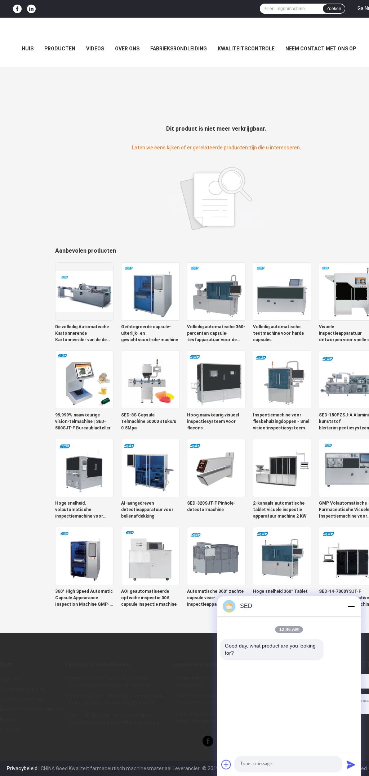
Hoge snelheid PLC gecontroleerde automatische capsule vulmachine (109, 681)
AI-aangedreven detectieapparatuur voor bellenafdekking (147, 510)
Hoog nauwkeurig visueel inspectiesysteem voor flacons (213, 421)
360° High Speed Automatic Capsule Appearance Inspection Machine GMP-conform (84, 598)
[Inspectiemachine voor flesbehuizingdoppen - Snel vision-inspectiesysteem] (282, 379)
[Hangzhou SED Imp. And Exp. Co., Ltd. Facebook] (17, 8)
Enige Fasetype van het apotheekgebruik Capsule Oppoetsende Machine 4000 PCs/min (116, 700)
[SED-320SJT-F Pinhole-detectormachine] (216, 467)
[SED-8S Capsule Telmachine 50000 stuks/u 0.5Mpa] (150, 379)
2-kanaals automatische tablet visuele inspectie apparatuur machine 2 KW (280, 510)
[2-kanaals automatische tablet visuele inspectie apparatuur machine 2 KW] (282, 467)
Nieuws (8, 719)
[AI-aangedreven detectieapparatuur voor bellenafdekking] (150, 467)
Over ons (127, 48)
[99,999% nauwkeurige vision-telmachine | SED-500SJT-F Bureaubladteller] (84, 379)
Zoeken (333, 8)
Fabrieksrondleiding (178, 48)
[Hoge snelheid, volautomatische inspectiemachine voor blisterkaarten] (84, 467)
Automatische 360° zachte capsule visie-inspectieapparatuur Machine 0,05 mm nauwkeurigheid (215, 598)
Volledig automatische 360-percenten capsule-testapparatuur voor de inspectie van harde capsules (216, 333)
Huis (28, 48)
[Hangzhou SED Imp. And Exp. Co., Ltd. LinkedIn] (31, 8)
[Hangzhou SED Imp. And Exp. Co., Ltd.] (184, 32)
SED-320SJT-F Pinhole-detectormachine (211, 506)
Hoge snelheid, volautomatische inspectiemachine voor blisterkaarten (79, 510)
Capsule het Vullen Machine (98, 664)
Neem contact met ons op (320, 48)
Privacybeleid (22, 768)
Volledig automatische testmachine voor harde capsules (278, 333)
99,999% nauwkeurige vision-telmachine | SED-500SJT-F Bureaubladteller (83, 421)
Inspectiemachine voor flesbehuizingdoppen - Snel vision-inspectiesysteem (281, 421)
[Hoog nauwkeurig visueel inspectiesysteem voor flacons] (216, 379)
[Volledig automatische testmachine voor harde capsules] (282, 291)
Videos (95, 48)
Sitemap (10, 729)
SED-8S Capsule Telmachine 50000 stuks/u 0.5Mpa (148, 421)
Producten (59, 48)
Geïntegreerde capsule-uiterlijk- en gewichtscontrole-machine (149, 333)
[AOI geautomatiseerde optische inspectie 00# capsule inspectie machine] (150, 556)
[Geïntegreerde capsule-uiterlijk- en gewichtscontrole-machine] (150, 291)
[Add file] (226, 764)
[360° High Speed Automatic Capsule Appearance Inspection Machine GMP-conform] (84, 556)
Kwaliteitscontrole (246, 48)
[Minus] (351, 606)
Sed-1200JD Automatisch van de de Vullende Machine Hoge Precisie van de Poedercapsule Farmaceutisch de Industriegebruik (114, 719)
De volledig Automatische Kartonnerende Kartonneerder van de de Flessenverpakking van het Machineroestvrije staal (83, 333)
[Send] (351, 764)
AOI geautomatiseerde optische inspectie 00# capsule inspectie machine (149, 598)
